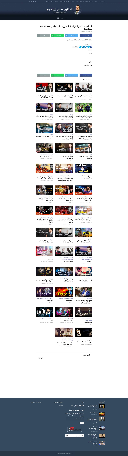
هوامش (91, 93)
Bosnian (57, 1)
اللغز (51, 320)
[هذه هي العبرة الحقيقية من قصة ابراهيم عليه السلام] (102, 428)
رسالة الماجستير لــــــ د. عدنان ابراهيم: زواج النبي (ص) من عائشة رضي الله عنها (92, 420)
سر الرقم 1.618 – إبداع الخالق (84, 241)
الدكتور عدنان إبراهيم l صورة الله (44, 136)
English (77, 1)
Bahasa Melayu (63, 1)
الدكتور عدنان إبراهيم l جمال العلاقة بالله (85, 157)
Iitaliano (52, 1)
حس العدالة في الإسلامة (67, 241)
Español (86, 1)
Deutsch (91, 1)
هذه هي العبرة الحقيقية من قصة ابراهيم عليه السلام (92, 428)
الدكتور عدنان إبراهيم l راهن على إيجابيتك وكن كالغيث (64, 137)
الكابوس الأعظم (88, 322)
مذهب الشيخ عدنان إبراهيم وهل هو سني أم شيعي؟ (92, 406)
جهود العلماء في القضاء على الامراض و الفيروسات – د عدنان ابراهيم (65, 220)
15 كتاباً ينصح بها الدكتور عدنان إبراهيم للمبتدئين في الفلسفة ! (92, 436)
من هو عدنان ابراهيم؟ (101, 1)
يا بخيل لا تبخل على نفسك (46, 156)
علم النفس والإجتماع (88, 320)
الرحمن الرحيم (49, 259)
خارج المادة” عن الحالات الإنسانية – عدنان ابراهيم (84, 199)
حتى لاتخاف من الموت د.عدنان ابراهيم (84, 341)
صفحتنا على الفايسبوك (36, 402)
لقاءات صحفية (89, 298)
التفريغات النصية (82, 257)
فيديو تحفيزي (50, 154)
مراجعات (51, 278)
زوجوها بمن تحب (68, 261)
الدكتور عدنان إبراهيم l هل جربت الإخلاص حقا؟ (64, 157)
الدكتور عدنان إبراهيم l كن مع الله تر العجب (44, 116)
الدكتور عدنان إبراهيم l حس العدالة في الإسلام (66, 116)
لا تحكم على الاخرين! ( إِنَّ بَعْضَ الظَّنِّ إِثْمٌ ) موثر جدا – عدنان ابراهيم (45, 220)
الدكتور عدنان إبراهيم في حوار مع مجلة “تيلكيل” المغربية (84, 301)
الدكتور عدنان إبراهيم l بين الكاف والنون (64, 96)
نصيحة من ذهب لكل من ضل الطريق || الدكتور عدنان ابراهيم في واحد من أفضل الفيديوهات (65, 178)
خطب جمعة (90, 259)
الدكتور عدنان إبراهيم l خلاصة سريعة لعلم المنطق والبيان (85, 137)
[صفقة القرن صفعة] (102, 414)
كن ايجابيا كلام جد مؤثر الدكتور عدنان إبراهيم (45, 199)
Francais (82, 1)
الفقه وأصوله (64, 318)
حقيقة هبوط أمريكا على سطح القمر (92, 442)
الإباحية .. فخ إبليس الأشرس (85, 280)
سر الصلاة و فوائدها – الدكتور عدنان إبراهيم (65, 199)
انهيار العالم (50, 300)
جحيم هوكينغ (69, 300)
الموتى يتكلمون (69, 280)
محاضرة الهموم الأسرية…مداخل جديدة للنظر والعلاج (65, 343)
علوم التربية (64, 338)
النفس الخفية (89, 177)
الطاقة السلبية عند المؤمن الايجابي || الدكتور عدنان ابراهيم (83, 219)
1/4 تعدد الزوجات (68, 320)
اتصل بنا (95, 1)
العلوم (65, 278)
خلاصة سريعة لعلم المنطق (46, 241)
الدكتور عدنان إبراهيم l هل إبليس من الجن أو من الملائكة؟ (45, 96)
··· (69, 18)
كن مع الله (89, 261)
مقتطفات (90, 24)
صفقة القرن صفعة (93, 412)
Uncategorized (88, 257)
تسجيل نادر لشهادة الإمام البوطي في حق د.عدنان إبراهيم (84, 116)
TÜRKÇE (47, 1)
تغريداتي (61, 405)
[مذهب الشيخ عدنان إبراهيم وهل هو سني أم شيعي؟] (102, 406)
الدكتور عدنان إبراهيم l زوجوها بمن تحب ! (83, 96)
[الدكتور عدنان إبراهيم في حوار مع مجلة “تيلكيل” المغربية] (83, 292)
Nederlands (71, 1)
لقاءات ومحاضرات (69, 340)
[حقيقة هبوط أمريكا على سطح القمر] (102, 443)
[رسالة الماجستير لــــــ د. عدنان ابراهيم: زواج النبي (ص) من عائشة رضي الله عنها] (102, 419)
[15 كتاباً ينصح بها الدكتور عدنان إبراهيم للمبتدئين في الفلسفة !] (102, 436)
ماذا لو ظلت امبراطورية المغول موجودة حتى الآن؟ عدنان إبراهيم (45, 177)
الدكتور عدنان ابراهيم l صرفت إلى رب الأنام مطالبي (44, 280)
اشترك (81, 423)
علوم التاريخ (39, 298)
